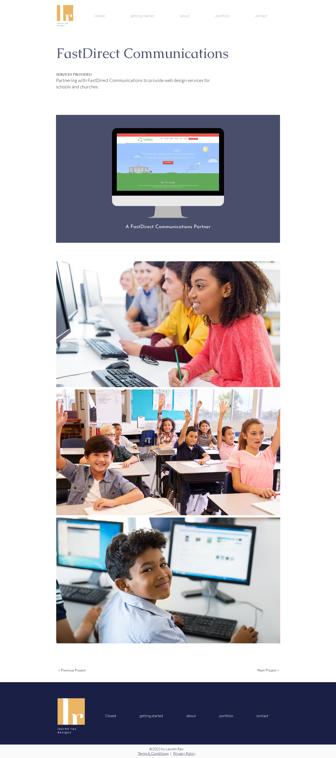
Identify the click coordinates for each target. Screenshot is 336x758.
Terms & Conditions (153, 753)
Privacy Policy (184, 753)
